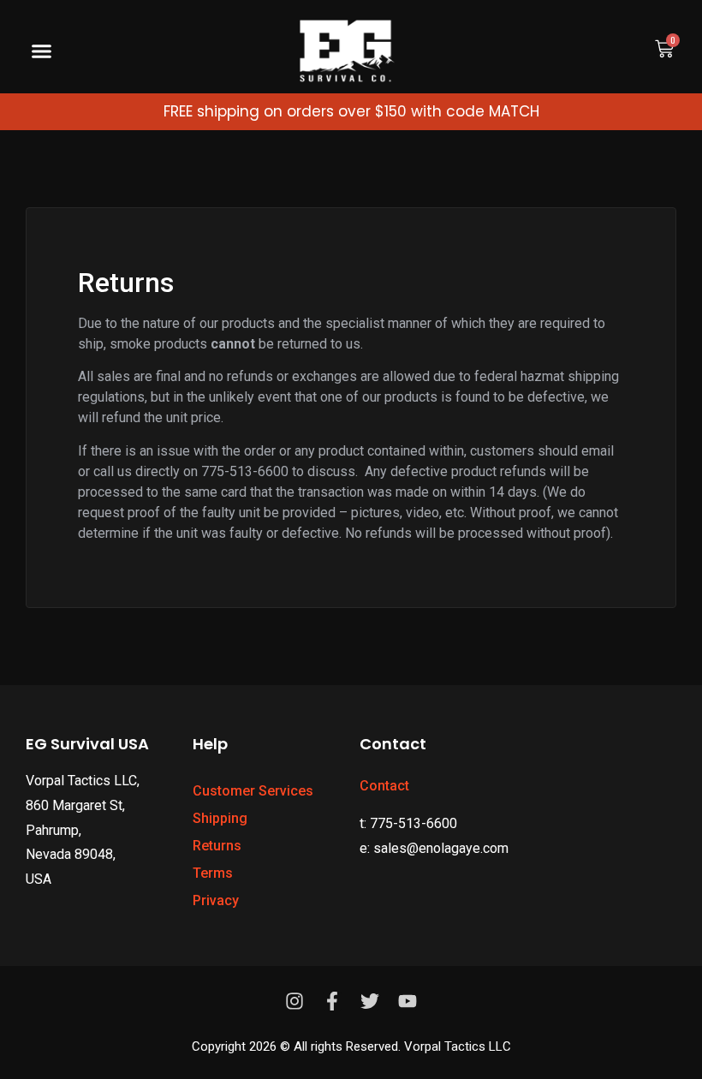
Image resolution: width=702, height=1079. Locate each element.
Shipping (220, 818)
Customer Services (253, 791)
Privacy (216, 900)
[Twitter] (369, 1001)
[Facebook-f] (332, 1001)
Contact (384, 786)
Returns (217, 846)
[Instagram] (294, 1001)
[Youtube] (407, 1001)
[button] (42, 51)
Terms (213, 873)
